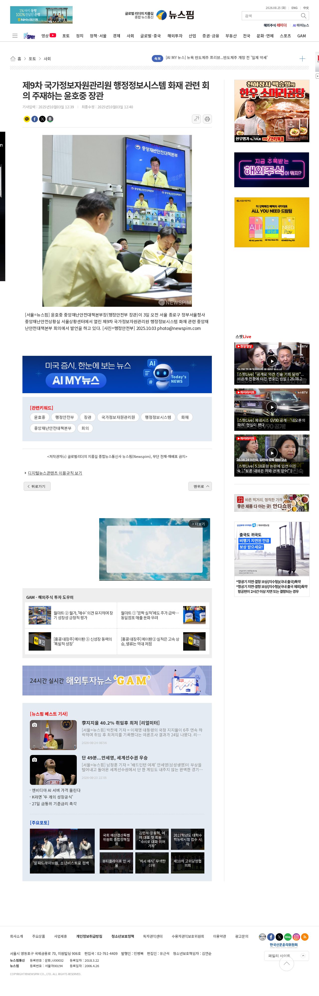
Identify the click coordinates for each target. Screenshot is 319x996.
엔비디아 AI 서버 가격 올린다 (56, 790)
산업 (192, 36)
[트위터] (279, 937)
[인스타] (296, 937)
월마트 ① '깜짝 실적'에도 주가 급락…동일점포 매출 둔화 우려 (150, 615)
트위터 (42, 119)
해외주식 (275, 25)
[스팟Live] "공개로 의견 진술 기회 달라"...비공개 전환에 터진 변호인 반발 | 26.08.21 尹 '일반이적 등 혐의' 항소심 (270, 376)
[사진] (53, 734)
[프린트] (207, 119)
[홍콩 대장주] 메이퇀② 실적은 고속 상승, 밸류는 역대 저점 (150, 641)
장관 (87, 417)
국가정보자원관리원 (118, 417)
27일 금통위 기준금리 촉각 (54, 803)
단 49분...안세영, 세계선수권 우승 (115, 757)
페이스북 (34, 119)
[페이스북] (271, 937)
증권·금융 (210, 36)
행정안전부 (64, 417)
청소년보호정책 (122, 936)
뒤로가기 (38, 486)
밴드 (50, 119)
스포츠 (285, 36)
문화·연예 (265, 36)
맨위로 (199, 486)
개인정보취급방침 (89, 936)
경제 (116, 36)
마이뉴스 (301, 25)
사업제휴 (60, 936)
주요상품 (38, 936)
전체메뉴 (15, 35)
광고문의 (241, 936)
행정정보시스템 (158, 417)
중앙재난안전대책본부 (53, 428)
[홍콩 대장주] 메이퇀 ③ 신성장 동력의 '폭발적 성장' (83, 641)
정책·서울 (98, 36)
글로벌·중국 (150, 36)
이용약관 (219, 936)
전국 (246, 36)
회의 (85, 428)
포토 (66, 36)
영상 (45, 36)
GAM (301, 36)
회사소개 (16, 936)
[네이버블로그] (288, 937)
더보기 (302, 58)
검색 (304, 16)
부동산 (231, 36)
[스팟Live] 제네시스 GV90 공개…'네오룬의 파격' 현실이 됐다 (271, 422)
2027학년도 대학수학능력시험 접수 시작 (187, 839)
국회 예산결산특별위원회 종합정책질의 (116, 839)
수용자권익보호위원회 (188, 936)
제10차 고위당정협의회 (187, 863)
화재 (185, 417)
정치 (79, 36)
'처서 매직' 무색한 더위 (152, 863)
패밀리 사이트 (279, 956)
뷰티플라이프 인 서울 (116, 863)
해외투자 (174, 36)
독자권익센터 (152, 936)
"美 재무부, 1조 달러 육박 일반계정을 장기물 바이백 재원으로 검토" (219, 58)
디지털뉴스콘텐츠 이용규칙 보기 (55, 473)
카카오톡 (27, 119)
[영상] (272, 363)
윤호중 (39, 417)
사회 (130, 36)
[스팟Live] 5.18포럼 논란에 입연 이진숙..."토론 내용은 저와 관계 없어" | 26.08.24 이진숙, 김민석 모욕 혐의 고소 (268, 468)
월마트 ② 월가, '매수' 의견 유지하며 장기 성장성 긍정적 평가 (83, 615)
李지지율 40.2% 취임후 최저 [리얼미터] (121, 723)
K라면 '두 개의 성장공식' (52, 797)
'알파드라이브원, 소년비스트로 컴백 (61, 863)
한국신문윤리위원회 (284, 945)
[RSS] (305, 937)
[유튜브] (262, 937)
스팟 (243, 336)
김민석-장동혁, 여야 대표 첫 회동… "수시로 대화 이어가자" (152, 839)
